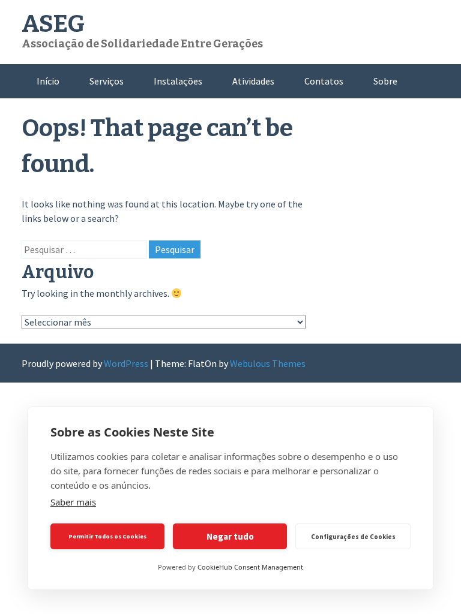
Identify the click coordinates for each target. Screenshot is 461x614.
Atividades (253, 81)
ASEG (53, 24)
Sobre (385, 81)
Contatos (323, 81)
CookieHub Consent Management (250, 566)
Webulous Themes (268, 363)
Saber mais (73, 502)
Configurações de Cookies (353, 536)
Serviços (106, 81)
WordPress (126, 363)
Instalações (178, 81)
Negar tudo (230, 536)
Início (48, 81)
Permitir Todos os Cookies (107, 536)
